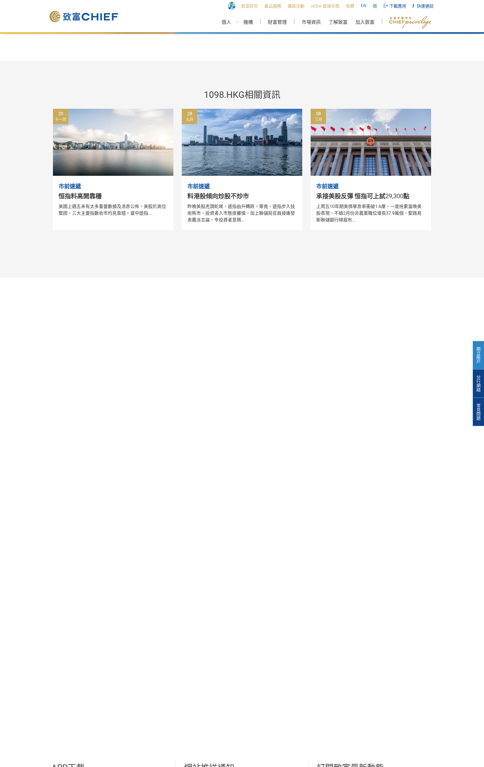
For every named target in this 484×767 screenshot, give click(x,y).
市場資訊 (311, 22)
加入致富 (364, 22)
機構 (248, 22)
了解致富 (338, 22)
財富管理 (277, 22)
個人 (226, 22)
